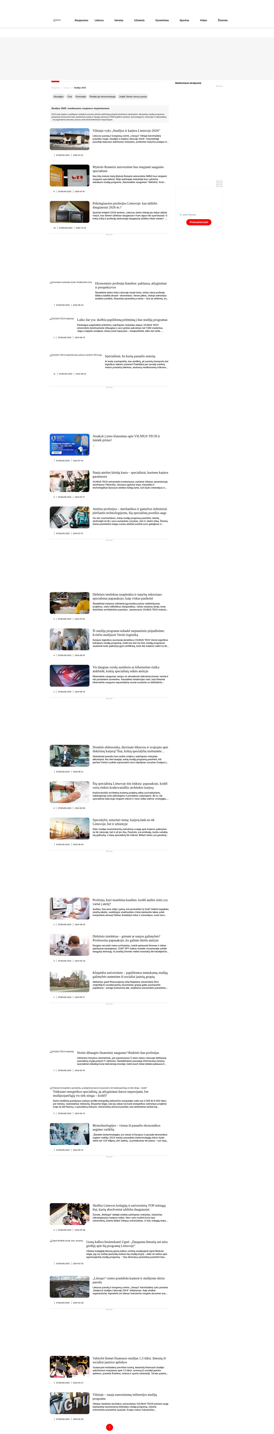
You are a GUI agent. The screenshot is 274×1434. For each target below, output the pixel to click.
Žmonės (223, 20)
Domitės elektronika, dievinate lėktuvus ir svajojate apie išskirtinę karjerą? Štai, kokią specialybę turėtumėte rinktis (130, 751)
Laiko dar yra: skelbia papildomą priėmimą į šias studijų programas (122, 320)
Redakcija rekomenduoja (102, 96)
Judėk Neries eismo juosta (133, 96)
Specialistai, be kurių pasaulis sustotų (130, 356)
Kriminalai (81, 96)
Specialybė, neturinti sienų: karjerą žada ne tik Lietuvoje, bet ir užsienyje (124, 822)
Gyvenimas (162, 20)
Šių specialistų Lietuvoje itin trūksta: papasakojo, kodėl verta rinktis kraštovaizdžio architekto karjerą (130, 785)
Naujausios (81, 20)
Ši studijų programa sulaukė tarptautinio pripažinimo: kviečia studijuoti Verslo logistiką (129, 633)
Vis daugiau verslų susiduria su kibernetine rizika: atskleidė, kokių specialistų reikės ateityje (126, 669)
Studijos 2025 (63, 155)
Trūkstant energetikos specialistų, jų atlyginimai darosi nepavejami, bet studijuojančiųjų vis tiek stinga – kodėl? (100, 1093)
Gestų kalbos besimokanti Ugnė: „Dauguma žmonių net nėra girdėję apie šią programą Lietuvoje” (127, 1244)
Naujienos (55, 88)
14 (55, 228)
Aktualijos (59, 96)
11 (54, 374)
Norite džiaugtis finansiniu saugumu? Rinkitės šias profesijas (118, 1053)
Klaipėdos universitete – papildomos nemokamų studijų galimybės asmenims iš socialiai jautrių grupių (130, 975)
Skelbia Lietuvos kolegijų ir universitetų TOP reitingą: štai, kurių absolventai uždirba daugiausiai (129, 1207)
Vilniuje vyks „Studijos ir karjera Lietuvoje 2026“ (126, 131)
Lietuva (99, 20)
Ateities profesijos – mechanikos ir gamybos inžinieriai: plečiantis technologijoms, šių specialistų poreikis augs (130, 511)
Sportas (184, 20)
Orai (69, 96)
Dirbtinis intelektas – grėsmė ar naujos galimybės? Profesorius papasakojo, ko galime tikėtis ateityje (126, 938)
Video (203, 20)
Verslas (118, 20)
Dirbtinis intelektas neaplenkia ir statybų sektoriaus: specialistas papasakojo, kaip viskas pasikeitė (128, 596)
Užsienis (139, 20)
